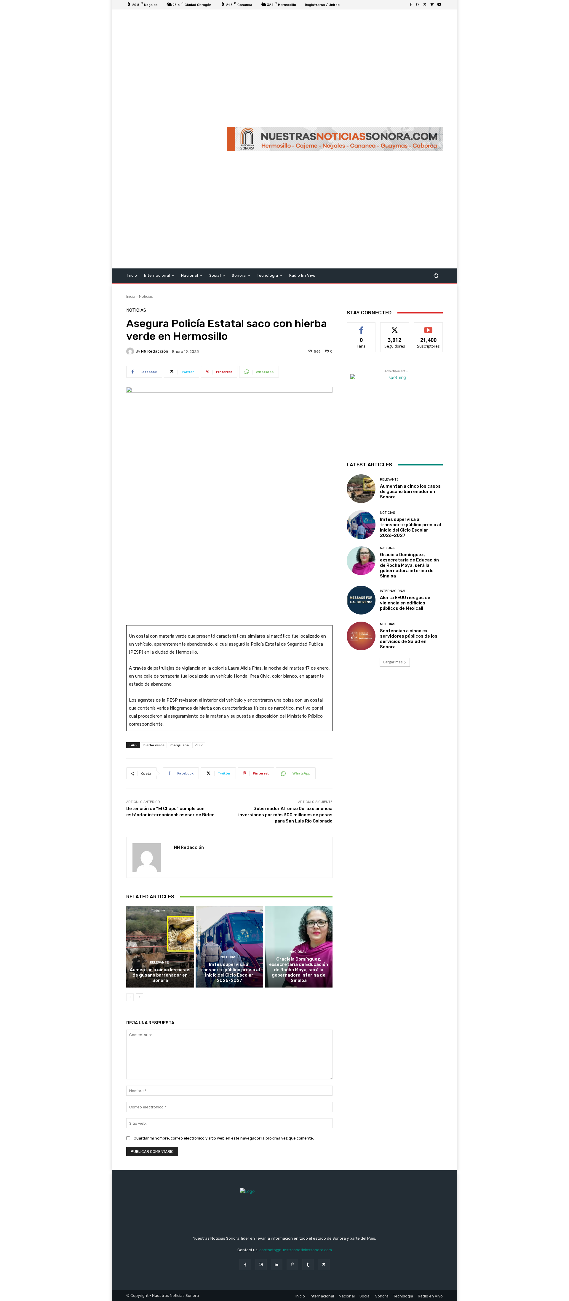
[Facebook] (410, 4)
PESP (199, 745)
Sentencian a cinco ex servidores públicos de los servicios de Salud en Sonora (408, 638)
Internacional (393, 591)
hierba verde (153, 745)
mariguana (179, 745)
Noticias (146, 296)
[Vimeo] (432, 4)
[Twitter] (425, 4)
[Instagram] (417, 4)
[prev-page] (130, 997)
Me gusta (361, 327)
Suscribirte (428, 327)
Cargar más (392, 662)
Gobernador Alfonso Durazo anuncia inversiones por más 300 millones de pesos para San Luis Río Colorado (285, 815)
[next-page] (139, 997)
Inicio (130, 296)
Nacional (298, 951)
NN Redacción (154, 351)
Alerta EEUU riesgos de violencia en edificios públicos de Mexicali (405, 603)
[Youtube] (439, 4)
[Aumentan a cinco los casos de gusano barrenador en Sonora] (160, 947)
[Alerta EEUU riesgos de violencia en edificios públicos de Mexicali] (361, 600)
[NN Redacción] (131, 351)
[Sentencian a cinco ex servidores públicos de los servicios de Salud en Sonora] (361, 636)
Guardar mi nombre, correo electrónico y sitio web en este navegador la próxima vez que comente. (224, 1138)
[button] (436, 276)
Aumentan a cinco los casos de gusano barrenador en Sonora (160, 975)
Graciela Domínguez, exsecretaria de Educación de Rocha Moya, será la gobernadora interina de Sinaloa (298, 969)
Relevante (159, 962)
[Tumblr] (308, 1264)
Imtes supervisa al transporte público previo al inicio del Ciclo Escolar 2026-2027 (229, 972)
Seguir (395, 327)
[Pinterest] (292, 1264)
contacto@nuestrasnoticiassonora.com (295, 1250)
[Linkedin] (276, 1264)
